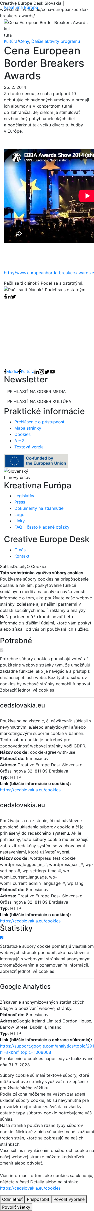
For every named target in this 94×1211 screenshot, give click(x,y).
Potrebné (16, 640)
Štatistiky (16, 928)
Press (19, 502)
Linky (19, 520)
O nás (20, 549)
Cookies (22, 434)
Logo (19, 514)
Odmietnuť (12, 1199)
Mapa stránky (27, 428)
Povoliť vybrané (69, 1199)
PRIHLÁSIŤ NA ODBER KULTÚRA (39, 401)
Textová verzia (29, 446)
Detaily (20, 566)
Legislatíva (25, 495)
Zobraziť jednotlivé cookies (27, 690)
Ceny (24, 41)
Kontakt (22, 556)
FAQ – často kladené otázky (41, 527)
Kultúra (10, 41)
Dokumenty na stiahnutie (38, 508)
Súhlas (6, 566)
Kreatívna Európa (21, 7)
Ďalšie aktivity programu (55, 41)
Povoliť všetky (16, 1207)
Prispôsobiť (38, 1199)
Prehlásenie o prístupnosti (40, 421)
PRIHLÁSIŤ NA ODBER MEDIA (36, 391)
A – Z (19, 440)
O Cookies (37, 566)
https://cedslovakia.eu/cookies (30, 789)
